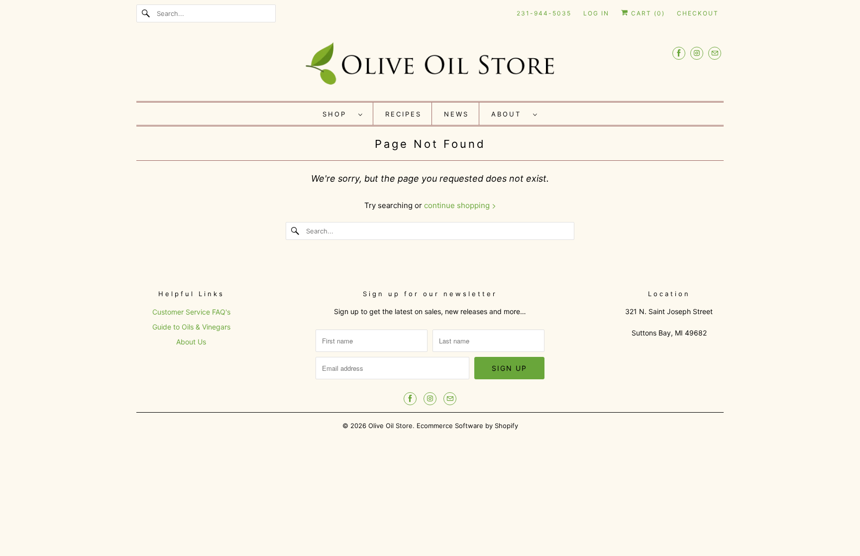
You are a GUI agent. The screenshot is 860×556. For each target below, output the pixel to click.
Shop (337, 114)
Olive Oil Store (390, 426)
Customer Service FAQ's (191, 312)
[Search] (146, 13)
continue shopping (458, 205)
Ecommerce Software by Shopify (467, 426)
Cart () (647, 13)
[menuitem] (343, 114)
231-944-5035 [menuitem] (544, 13)
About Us (191, 341)
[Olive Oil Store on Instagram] (696, 53)
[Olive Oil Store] (430, 66)
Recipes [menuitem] (403, 114)
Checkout (698, 13)
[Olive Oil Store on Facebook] (678, 53)
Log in (596, 13)
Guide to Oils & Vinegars (191, 327)
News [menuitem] (456, 114)
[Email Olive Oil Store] (714, 53)
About (509, 114)
